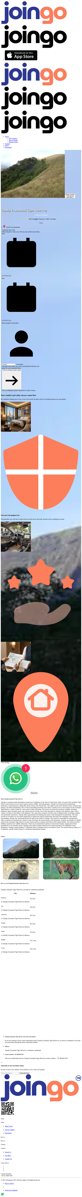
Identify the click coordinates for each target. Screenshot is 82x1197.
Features (7, 144)
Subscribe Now (24, 1073)
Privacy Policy (9, 1183)
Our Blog (8, 1155)
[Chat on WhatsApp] (15, 793)
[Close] (1, 1062)
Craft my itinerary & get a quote (12, 370)
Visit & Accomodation (13, 227)
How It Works (13, 140)
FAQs (7, 145)
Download (8, 147)
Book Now (34, 793)
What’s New (9, 1126)
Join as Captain (9, 1130)
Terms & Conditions (11, 1190)
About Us (8, 1152)
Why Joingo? (13, 138)
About (7, 136)
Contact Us (8, 1159)
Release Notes (13, 142)
